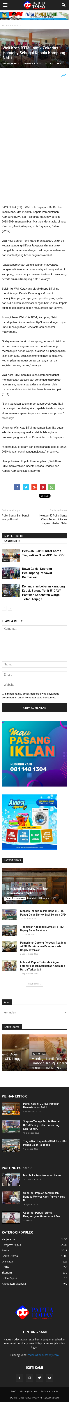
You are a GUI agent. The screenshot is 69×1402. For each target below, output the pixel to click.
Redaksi (15, 63)
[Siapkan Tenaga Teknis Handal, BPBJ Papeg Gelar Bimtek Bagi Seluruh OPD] (9, 914)
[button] (64, 5)
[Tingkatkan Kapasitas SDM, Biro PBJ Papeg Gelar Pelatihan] (9, 930)
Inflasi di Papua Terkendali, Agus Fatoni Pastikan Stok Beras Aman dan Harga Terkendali (42, 966)
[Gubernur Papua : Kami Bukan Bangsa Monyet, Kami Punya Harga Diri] (11, 1197)
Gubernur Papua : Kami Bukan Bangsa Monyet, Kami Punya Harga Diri (44, 1196)
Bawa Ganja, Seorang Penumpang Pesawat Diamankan (37, 573)
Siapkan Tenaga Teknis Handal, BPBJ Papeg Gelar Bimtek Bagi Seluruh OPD (41, 1125)
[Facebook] (19, 1378)
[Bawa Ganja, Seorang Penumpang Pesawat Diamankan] (11, 573)
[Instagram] (29, 1378)
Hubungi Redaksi (29, 1391)
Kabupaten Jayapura (14, 1283)
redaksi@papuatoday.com (43, 1355)
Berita (5, 560)
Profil (14, 1391)
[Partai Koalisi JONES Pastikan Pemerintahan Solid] (34, 886)
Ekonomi (7, 1272)
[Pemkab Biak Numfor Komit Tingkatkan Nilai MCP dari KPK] (11, 555)
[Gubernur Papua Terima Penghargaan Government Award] (11, 1217)
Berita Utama (10, 1256)
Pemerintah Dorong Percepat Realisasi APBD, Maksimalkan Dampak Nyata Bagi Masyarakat (43, 946)
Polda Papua (9, 1278)
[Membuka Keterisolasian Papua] (11, 1179)
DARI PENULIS (12, 541)
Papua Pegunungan (15, 898)
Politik (5, 1267)
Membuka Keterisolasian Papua (42, 1175)
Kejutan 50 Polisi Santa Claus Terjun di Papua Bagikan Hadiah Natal (53, 519)
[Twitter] (39, 1378)
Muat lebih (33, 983)
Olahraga (7, 1261)
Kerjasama (8, 1239)
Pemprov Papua (11, 1245)
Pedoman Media (49, 1391)
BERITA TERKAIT (14, 536)
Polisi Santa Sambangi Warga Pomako (15, 517)
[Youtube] (49, 1378)
